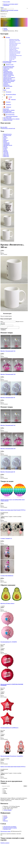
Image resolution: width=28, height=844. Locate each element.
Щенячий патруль (7, 134)
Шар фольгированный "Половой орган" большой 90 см (12, 756)
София (4, 136)
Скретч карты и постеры (13, 44)
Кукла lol (5, 137)
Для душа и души (7, 117)
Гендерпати (8, 91)
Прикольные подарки (12, 49)
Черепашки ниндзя (7, 145)
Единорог (5, 147)
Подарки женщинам (12, 56)
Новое (4, 89)
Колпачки (5, 70)
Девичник (13, 99)
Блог (4, 24)
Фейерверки (6, 5)
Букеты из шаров (7, 62)
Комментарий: (4, 328)
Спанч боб (5, 152)
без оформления (4, 512)
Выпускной (6, 108)
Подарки (6, 29)
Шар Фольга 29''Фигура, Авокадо (7, 603)
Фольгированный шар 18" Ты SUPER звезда (9, 727)
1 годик (10, 96)
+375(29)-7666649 (7, 810)
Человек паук (6, 142)
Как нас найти (6, 1)
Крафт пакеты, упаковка (9, 110)
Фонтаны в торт (7, 829)
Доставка (5, 22)
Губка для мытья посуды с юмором (11, 118)
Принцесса (5, 140)
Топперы (5, 150)
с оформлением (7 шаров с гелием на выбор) (11, 516)
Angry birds (5, 153)
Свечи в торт (6, 68)
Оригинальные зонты (12, 54)
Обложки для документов (13, 50)
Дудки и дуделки (7, 76)
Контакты (5, 26)
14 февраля (8, 104)
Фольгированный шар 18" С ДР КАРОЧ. (9, 641)
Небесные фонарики (8, 72)
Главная (5, 21)
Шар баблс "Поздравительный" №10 (8, 374)
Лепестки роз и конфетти (9, 77)
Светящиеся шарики (8, 73)
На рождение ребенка (11, 94)
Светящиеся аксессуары (8, 112)
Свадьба (8, 88)
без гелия (3, 644)
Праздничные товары (6, 831)
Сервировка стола (7, 71)
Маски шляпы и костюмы (9, 80)
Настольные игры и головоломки (14, 52)
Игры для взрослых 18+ (13, 45)
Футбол (5, 148)
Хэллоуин (8, 102)
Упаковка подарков (7, 86)
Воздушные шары (7, 111)
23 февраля (8, 107)
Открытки (5, 83)
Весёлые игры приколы (8, 81)
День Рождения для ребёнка (9, 826)
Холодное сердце (7, 135)
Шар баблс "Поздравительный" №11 (8, 350)
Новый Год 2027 (9, 64)
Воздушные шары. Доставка (9, 61)
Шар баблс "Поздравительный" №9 (8, 397)
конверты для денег (7, 120)
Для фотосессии (7, 82)
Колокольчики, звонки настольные (14, 51)
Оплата (5, 23)
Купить (2, 253)
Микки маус (6, 155)
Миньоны (5, 151)
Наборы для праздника (8, 75)
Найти (25, 786)
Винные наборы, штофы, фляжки (14, 40)
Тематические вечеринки (12, 116)
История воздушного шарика (10, 827)
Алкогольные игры (12, 41)
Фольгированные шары (8, 66)
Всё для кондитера (10, 114)
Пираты (5, 141)
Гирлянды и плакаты (8, 67)
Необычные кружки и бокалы (14, 39)
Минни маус (6, 156)
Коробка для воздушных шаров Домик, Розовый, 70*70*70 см (13, 509)
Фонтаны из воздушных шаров (10, 4)
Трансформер (6, 144)
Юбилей (5, 146)
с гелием (3, 606)
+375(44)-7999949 (6, 18)
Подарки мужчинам (12, 57)
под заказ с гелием (5, 758)
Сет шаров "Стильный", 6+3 (6, 538)
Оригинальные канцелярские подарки (15, 55)
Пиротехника (6, 84)
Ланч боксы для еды (12, 46)
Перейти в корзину (5, 842)
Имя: (2, 321)
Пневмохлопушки (7, 78)
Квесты (10, 60)
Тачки (4, 139)
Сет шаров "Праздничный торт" (7, 575)
